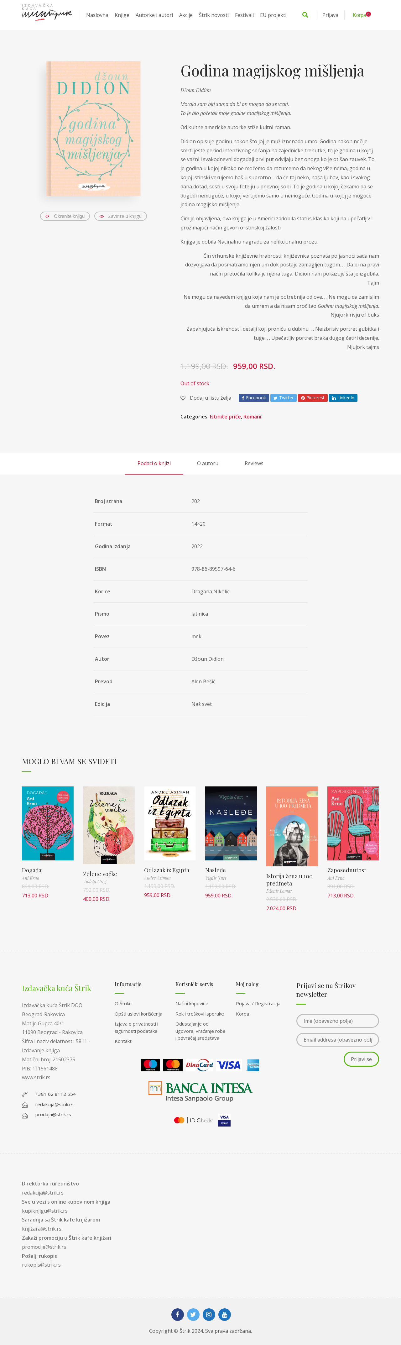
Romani (252, 416)
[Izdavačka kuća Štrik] (47, 15)
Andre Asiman (157, 878)
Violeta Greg (94, 882)
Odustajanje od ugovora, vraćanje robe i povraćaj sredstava (200, 1031)
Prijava (330, 15)
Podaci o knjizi (154, 463)
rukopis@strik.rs (41, 1264)
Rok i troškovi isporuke (199, 1014)
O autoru (207, 463)
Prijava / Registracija (258, 1003)
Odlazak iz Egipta (166, 870)
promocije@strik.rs (44, 1246)
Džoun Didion (195, 90)
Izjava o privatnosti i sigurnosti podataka (136, 1027)
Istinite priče (225, 416)
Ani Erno (30, 878)
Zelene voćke (100, 874)
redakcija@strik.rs (43, 1192)
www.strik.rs (36, 1077)
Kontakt (123, 1041)
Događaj (32, 870)
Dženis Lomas (279, 891)
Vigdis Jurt (216, 878)
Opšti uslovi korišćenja (138, 1014)
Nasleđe (215, 870)
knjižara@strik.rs (41, 1228)
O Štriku (123, 1003)
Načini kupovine (191, 1003)
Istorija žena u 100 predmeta (289, 879)
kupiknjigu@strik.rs (45, 1210)
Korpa (242, 1014)
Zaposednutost (346, 870)
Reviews (254, 463)
